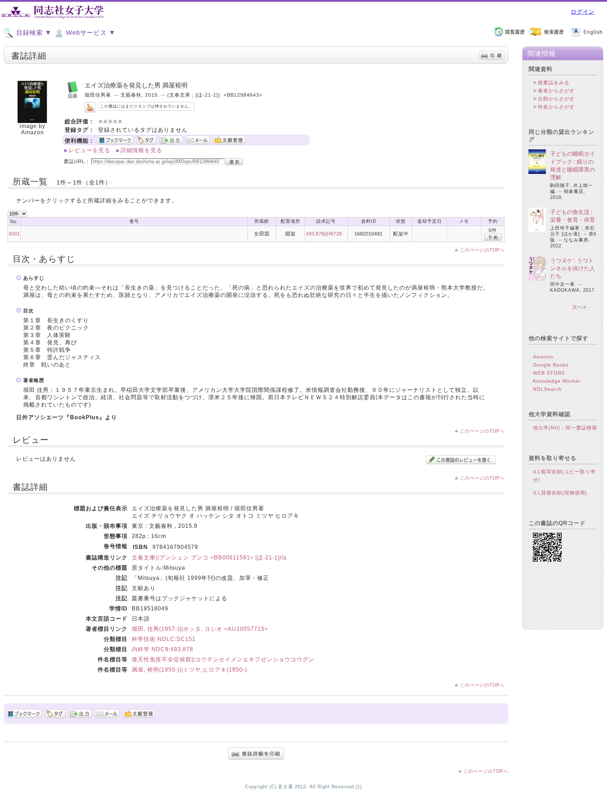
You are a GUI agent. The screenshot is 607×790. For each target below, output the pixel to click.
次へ (577, 307)
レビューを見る (89, 150)
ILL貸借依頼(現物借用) (560, 493)
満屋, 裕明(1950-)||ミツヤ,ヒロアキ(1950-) (189, 670)
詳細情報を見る (141, 150)
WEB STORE (549, 373)
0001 (14, 234)
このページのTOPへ (482, 250)
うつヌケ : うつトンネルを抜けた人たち (572, 268)
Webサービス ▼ (90, 32)
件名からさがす (556, 107)
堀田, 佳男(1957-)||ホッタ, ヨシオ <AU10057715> (200, 629)
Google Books (550, 365)
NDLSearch (547, 389)
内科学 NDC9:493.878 (162, 649)
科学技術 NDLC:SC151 (164, 639)
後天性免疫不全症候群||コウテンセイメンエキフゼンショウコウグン (223, 659)
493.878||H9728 (324, 234)
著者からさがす (556, 90)
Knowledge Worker (557, 381)
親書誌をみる (553, 82)
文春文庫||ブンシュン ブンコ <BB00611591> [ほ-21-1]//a (209, 558)
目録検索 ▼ (33, 32)
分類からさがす (556, 99)
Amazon (543, 357)
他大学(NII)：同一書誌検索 (565, 427)
